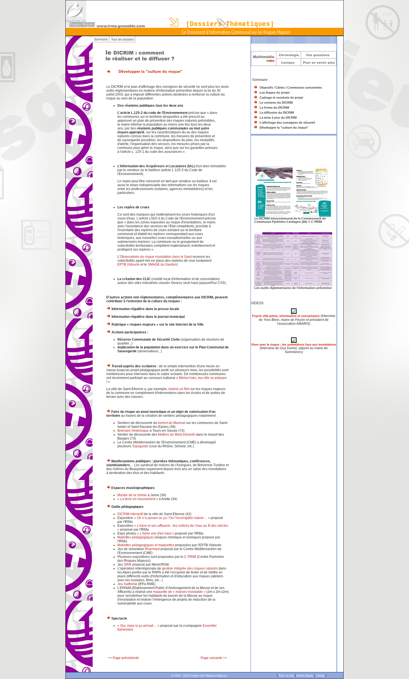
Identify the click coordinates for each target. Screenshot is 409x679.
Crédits (320, 675)
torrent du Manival (171, 423)
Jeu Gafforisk (127, 584)
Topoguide (140, 446)
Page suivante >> (214, 658)
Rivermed (152, 549)
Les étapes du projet (275, 92)
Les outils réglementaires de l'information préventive (293, 287)
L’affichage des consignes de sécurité (287, 122)
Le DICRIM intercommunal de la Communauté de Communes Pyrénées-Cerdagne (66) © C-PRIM (290, 220)
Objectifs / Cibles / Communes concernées (291, 87)
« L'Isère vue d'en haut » (155, 533)
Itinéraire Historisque (133, 431)
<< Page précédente (123, 658)
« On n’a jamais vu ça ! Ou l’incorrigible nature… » (172, 518)
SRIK (128, 564)
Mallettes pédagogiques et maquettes (145, 545)
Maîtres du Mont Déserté (176, 434)
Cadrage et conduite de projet (281, 97)
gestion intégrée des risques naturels (190, 568)
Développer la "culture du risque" (284, 127)
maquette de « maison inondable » (179, 592)
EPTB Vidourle (128, 264)
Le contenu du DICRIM (276, 102)
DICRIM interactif (130, 514)
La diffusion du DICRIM (277, 112)
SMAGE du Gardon (162, 264)
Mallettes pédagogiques (135, 537)
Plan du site (286, 675)
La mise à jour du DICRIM (278, 117)
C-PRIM (190, 557)
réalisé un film (178, 389)
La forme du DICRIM (274, 107)
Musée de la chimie (132, 495)
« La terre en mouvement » (137, 499)
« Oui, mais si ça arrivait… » (138, 626)
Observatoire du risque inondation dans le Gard (156, 257)
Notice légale (305, 675)
